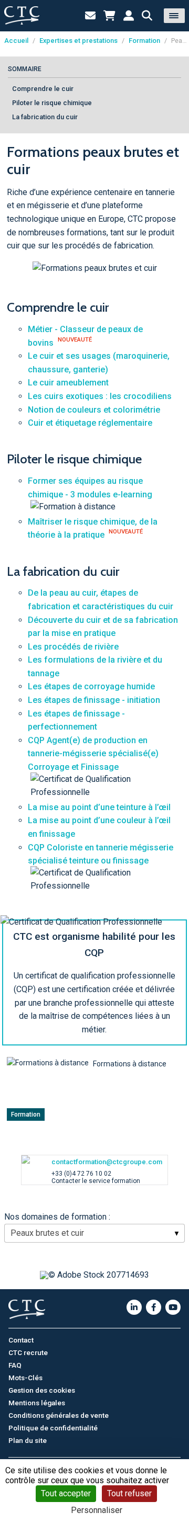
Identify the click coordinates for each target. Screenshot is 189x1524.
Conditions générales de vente (58, 1415)
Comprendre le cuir (43, 89)
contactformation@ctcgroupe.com (106, 1162)
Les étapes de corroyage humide (91, 686)
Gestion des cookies (41, 1390)
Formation (144, 40)
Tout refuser (129, 1493)
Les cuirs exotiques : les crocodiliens (100, 396)
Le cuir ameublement (68, 383)
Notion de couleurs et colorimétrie (94, 410)
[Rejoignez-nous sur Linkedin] (134, 1307)
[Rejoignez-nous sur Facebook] (153, 1307)
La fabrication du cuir (45, 117)
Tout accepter (66, 1493)
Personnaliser (96, 1510)
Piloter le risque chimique (52, 103)
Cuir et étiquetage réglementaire (90, 423)
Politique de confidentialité (53, 1428)
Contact (21, 1340)
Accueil (16, 40)
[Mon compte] (128, 15)
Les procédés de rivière (73, 647)
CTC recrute (28, 1352)
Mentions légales (36, 1402)
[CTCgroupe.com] (21, 15)
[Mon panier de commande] (109, 15)
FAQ (15, 1365)
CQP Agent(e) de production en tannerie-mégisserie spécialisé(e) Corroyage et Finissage (93, 753)
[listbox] (94, 1233)
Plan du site (27, 1440)
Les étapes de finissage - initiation (94, 700)
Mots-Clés (25, 1377)
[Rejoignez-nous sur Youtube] (173, 1307)
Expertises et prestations (78, 40)
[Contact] (90, 15)
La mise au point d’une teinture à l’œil (99, 807)
